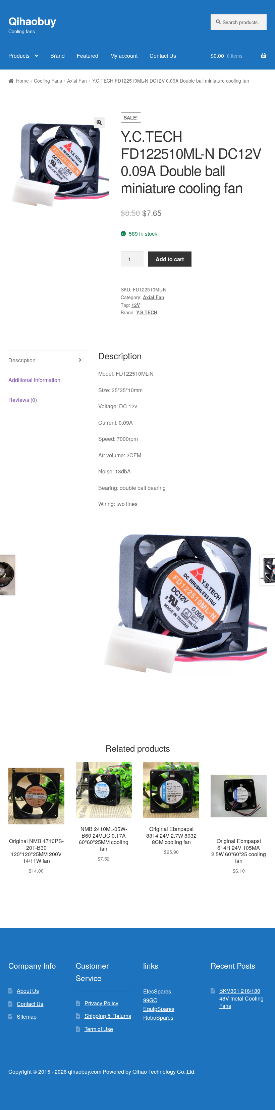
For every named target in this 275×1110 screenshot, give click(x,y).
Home (22, 80)
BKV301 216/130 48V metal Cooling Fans (241, 998)
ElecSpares (157, 991)
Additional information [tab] (34, 380)
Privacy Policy (101, 1003)
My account (124, 55)
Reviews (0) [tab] (22, 400)
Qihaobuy (32, 21)
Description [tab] (22, 360)
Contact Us (163, 55)
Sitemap (27, 1016)
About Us (28, 991)
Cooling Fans (48, 80)
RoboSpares (158, 1017)
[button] (99, 122)
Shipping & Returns (108, 1016)
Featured (87, 55)
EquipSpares (158, 1009)
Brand (57, 55)
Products (19, 55)
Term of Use (99, 1029)
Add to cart (170, 259)
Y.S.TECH (146, 312)
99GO (150, 1000)
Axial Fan (77, 80)
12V (135, 305)
